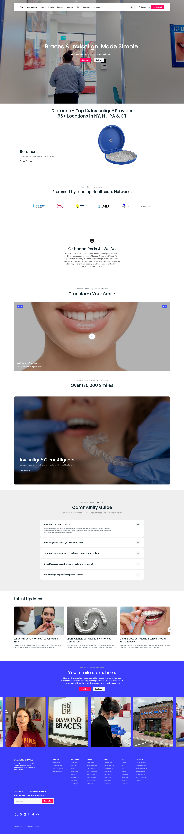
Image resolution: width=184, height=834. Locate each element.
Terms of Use (108, 762)
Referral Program (140, 774)
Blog (123, 768)
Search (124, 762)
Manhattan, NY (75, 777)
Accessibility (108, 780)
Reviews (138, 780)
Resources (125, 774)
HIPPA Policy (108, 777)
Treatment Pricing (92, 765)
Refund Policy (108, 771)
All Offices (74, 762)
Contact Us (125, 783)
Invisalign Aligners (58, 768)
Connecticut (74, 786)
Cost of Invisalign (92, 771)
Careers (124, 771)
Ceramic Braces (57, 765)
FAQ (123, 765)
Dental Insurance (92, 774)
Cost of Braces (91, 768)
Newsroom (125, 777)
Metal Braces (56, 762)
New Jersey (74, 780)
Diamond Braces (23, 827)
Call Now (99, 60)
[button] (142, 7)
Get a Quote (90, 762)
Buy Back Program (141, 765)
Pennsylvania (74, 783)
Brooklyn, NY (74, 771)
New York (73, 765)
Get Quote (99, 689)
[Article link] (39, 630)
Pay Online (90, 783)
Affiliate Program (140, 762)
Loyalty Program (140, 771)
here (71, 533)
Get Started (157, 7)
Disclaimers (107, 783)
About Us (124, 780)
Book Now (85, 60)
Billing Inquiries (91, 780)
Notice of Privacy (109, 765)
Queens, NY (74, 774)
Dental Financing (92, 777)
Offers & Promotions (141, 777)
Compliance (108, 774)
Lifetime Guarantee (141, 768)
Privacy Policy (108, 768)
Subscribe (47, 801)
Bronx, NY (73, 768)
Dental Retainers (57, 771)
